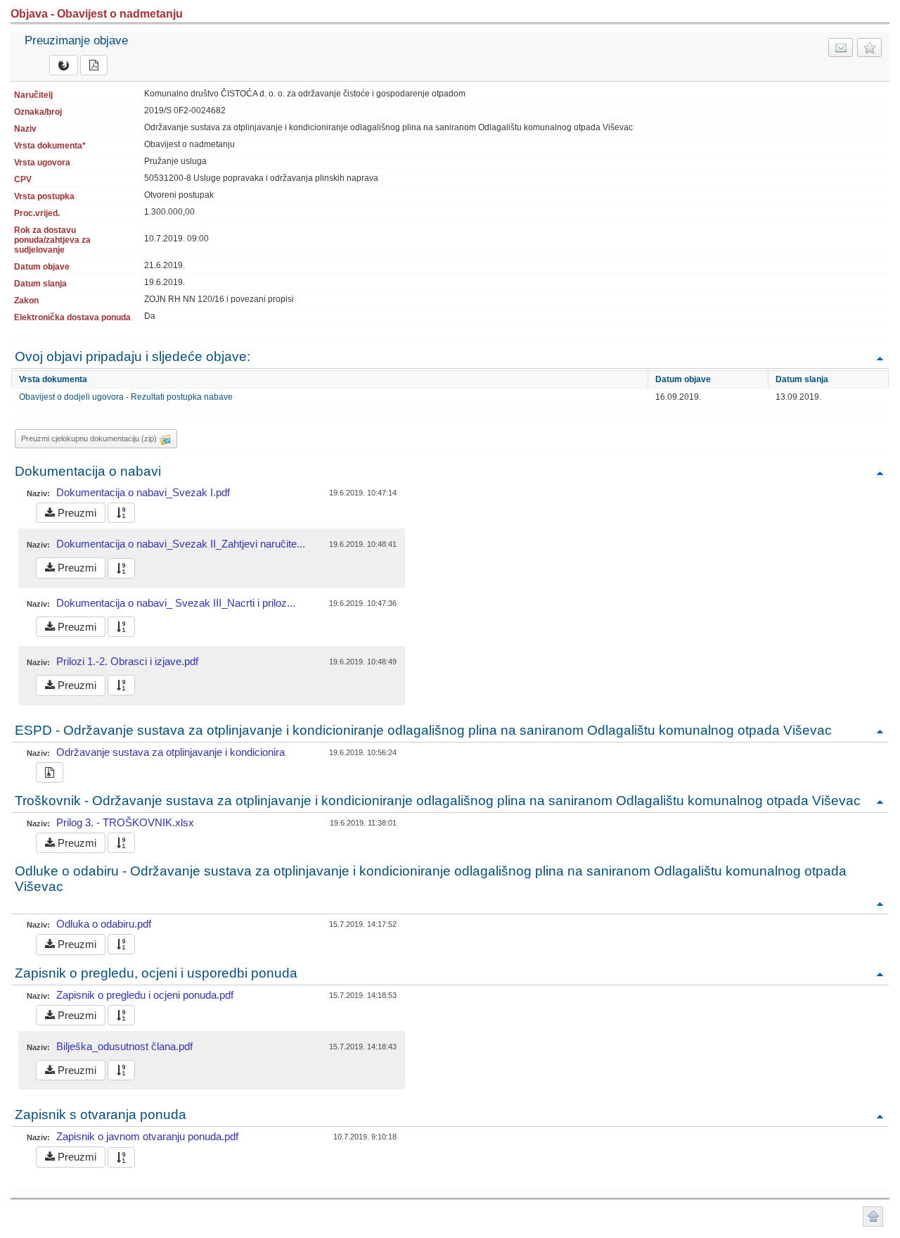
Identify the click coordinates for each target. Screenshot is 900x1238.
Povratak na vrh (879, 358)
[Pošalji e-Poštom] (840, 47)
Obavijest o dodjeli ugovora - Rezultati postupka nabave (126, 397)
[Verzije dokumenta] (121, 513)
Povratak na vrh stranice (873, 1216)
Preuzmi (75, 513)
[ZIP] (49, 772)
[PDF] (94, 65)
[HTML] (63, 65)
